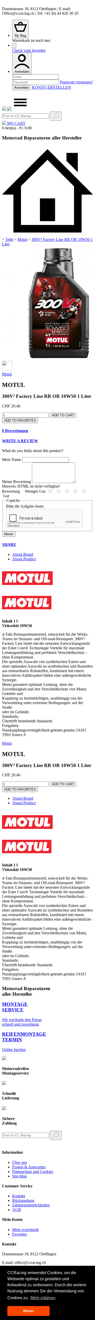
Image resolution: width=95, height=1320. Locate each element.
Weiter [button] (28, 1311)
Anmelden (22, 72)
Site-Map (19, 1176)
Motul (22, 239)
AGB (16, 1209)
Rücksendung (23, 1200)
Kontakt (18, 1196)
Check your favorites (29, 50)
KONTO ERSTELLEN (51, 87)
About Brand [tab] (22, 554)
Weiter (8, 534)
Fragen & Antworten (28, 1167)
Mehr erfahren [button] (42, 1298)
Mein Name (11, 459)
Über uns (19, 1162)
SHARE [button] (9, 544)
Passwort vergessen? (76, 82)
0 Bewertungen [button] (15, 431)
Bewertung (11, 491)
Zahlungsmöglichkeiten (31, 1205)
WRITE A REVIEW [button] (20, 441)
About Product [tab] (24, 559)
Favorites (19, 1234)
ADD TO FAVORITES (20, 420)
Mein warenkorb (25, 1229)
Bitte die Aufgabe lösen (25, 506)
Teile (9, 239)
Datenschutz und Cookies (32, 1171)
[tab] (47, 431)
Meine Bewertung (16, 481)
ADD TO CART (63, 415)
